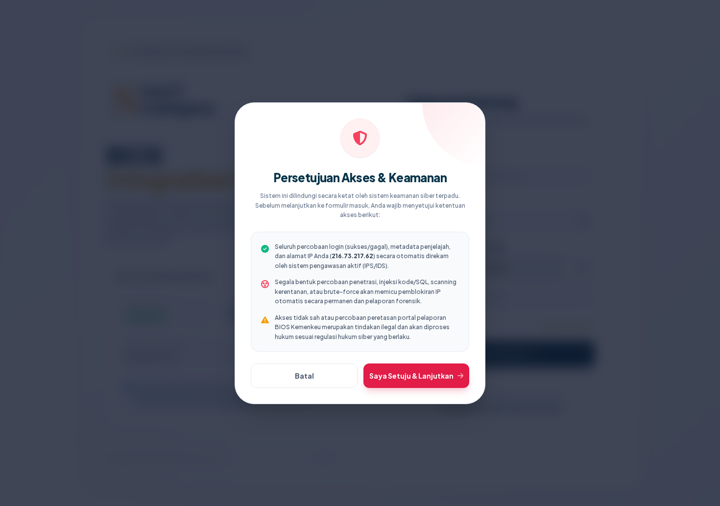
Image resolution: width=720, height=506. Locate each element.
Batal (304, 375)
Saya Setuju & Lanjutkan (411, 375)
